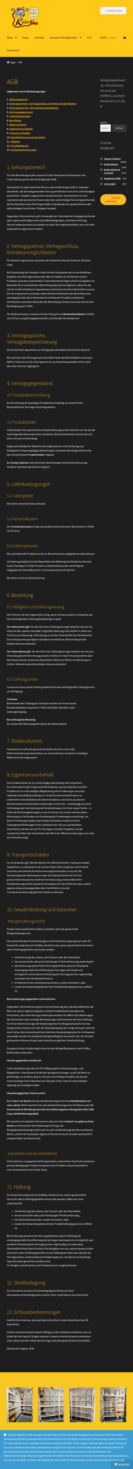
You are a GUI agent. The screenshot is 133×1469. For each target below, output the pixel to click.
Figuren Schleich (112, 158)
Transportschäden (19, 133)
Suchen (103, 122)
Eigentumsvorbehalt (21, 128)
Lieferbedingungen (20, 116)
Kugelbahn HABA (112, 178)
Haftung (15, 141)
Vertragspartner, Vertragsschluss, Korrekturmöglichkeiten (42, 103)
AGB (89, 37)
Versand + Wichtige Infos (63, 37)
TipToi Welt (109, 183)
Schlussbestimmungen (23, 149)
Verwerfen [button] (123, 1464)
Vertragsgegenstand (21, 112)
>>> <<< (113, 199)
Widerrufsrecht (17, 124)
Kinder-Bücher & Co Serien (112, 171)
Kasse (25, 37)
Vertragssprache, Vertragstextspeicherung (33, 107)
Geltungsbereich (18, 99)
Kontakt (39, 37)
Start (13, 62)
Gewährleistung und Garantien (28, 137)
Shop (9, 37)
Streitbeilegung (19, 145)
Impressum (13, 50)
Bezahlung (15, 120)
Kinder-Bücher (111, 164)
